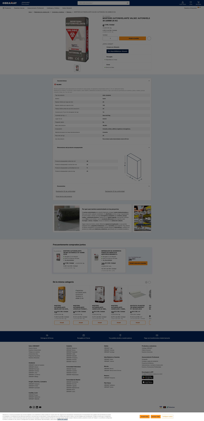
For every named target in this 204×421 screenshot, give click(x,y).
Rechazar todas (156, 416)
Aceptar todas (144, 416)
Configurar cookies (168, 416)
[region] (102, 416)
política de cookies (62, 419)
